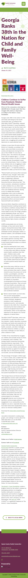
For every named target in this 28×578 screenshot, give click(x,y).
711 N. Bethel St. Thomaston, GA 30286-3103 (9, 548)
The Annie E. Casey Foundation (10, 486)
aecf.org (14, 499)
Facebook (16, 442)
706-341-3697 (5, 553)
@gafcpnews (18, 439)
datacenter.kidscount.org (10, 423)
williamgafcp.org (6, 434)
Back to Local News (10, 68)
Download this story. (7, 96)
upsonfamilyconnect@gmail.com (10, 556)
